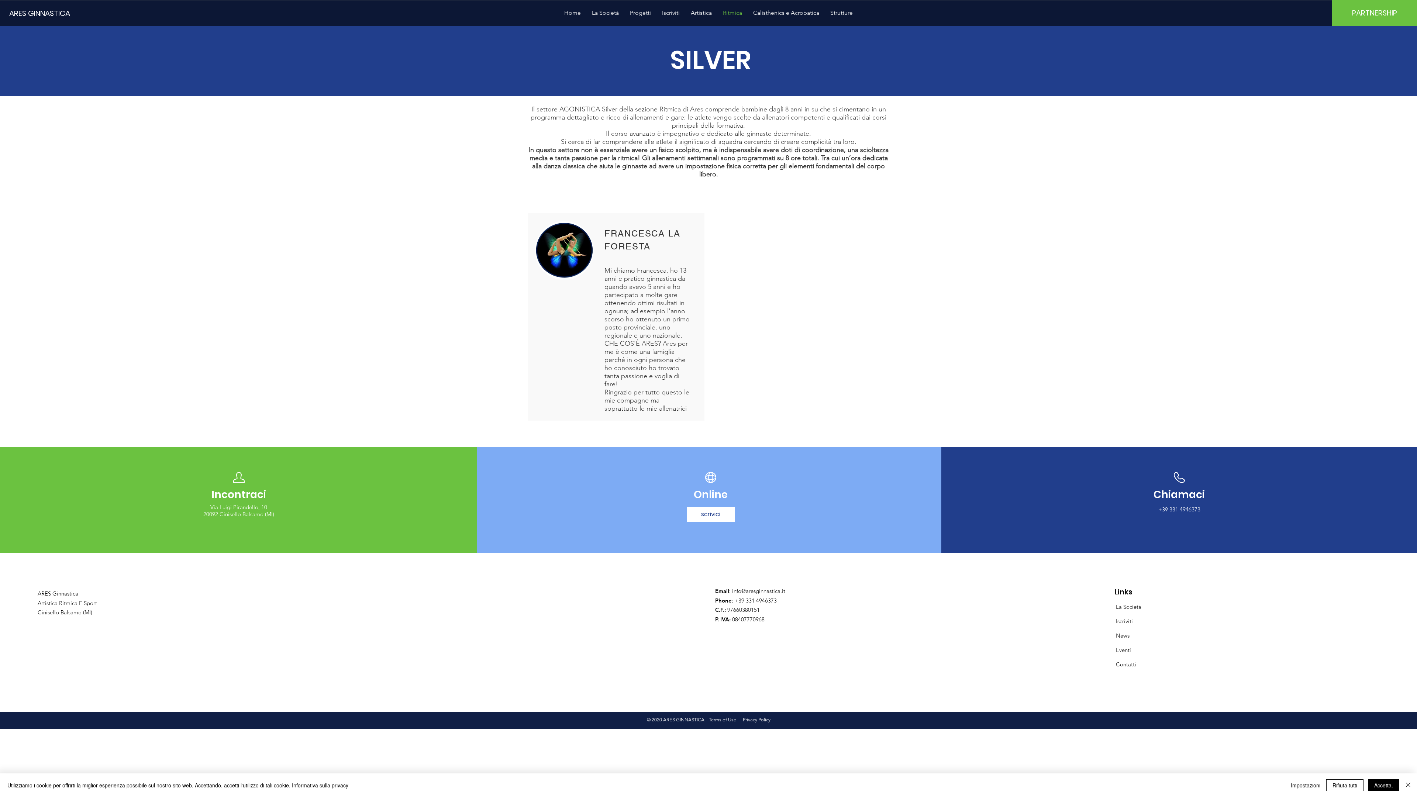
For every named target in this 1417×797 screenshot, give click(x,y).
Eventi (1123, 649)
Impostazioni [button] (1305, 785)
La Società (1128, 606)
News (1123, 635)
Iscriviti (1124, 621)
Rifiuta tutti (1344, 785)
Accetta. (1383, 785)
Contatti (1126, 664)
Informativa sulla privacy (320, 785)
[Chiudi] (1408, 785)
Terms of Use (722, 719)
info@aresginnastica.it (758, 590)
